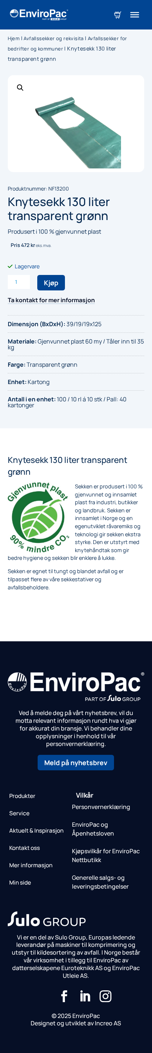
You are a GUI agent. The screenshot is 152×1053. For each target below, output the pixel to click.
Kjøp (51, 282)
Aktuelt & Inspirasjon (36, 830)
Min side (20, 882)
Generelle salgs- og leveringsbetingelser (100, 882)
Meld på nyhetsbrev (75, 762)
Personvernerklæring (101, 807)
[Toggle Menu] (134, 14)
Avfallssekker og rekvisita (53, 38)
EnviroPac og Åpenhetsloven (93, 828)
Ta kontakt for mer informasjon (51, 300)
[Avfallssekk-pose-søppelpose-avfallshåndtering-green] (76, 123)
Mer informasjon (30, 865)
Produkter (22, 796)
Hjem (14, 38)
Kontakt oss (24, 848)
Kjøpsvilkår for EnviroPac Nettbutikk (106, 855)
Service (19, 813)
